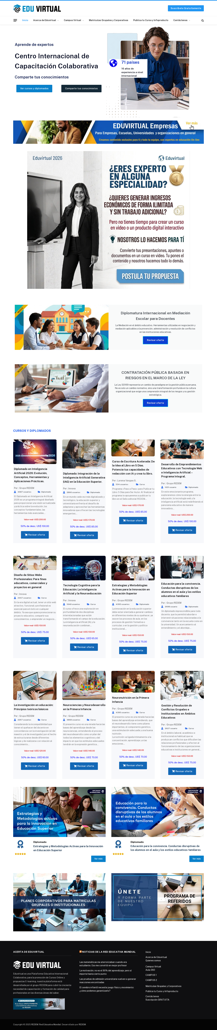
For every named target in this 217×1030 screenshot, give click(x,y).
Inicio (25, 20)
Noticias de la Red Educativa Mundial (109, 951)
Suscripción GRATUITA (157, 999)
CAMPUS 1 (151, 975)
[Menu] (15, 20)
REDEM (82, 1024)
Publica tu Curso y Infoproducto (150, 20)
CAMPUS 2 (151, 980)
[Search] (202, 20)
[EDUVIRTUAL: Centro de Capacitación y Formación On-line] (37, 8)
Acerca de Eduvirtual (44, 20)
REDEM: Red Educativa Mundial (46, 1024)
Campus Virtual (72, 20)
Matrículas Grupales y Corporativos (108, 20)
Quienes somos (153, 960)
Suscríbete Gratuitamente (186, 8)
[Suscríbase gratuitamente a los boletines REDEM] (39, 1003)
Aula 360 (150, 970)
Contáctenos (180, 20)
